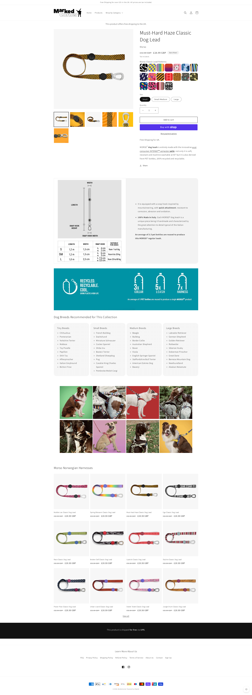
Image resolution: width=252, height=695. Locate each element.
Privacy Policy (92, 658)
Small (145, 99)
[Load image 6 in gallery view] (61, 135)
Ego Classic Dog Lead (171, 512)
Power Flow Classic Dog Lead (65, 607)
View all (126, 616)
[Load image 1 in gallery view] (61, 119)
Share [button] (145, 165)
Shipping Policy (106, 658)
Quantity (143, 105)
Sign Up (168, 658)
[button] (114, 12)
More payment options (169, 134)
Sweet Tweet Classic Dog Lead (138, 607)
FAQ (82, 658)
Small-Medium (160, 99)
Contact (159, 658)
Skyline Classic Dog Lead (172, 560)
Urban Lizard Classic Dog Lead (101, 607)
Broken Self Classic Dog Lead (101, 560)
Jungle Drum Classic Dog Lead (174, 607)
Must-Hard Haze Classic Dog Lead (139, 512)
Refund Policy (121, 658)
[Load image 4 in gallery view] (109, 119)
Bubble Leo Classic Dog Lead (65, 512)
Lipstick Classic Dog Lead (136, 560)
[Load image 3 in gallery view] (93, 119)
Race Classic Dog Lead (62, 560)
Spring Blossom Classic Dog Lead (102, 512)
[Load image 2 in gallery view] (77, 119)
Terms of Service (136, 658)
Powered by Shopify (133, 689)
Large (176, 99)
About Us (150, 658)
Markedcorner (122, 689)
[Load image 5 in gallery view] (125, 119)
